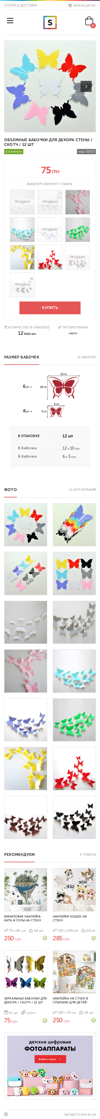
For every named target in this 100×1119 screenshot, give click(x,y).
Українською (84, 6)
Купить (50, 307)
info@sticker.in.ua (80, 1114)
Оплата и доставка (20, 5)
